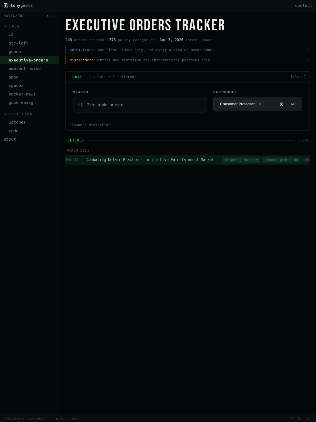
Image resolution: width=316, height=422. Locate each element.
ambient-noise (25, 68)
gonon (15, 51)
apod (14, 77)
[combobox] (266, 104)
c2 (11, 34)
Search (80, 92)
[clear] (298, 77)
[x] (308, 418)
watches (17, 122)
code (14, 131)
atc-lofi (18, 43)
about (10, 139)
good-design (22, 102)
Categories (225, 92)
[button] (259, 104)
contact (303, 5)
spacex (16, 85)
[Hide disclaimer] (308, 59)
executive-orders (28, 60)
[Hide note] (308, 49)
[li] (300, 418)
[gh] (291, 418)
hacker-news (22, 94)
